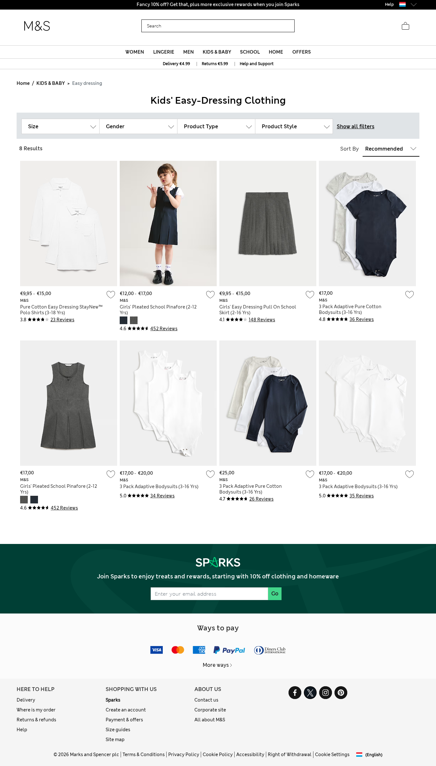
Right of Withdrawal (290, 754)
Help (22, 730)
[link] (402, 4)
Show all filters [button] (355, 126)
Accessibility (250, 754)
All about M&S (209, 720)
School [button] (250, 52)
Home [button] (276, 52)
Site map (115, 739)
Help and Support (257, 63)
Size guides (118, 730)
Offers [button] (301, 52)
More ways (216, 665)
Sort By (349, 148)
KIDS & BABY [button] (217, 52)
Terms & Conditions (144, 754)
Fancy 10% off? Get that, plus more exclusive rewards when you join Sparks (218, 4)
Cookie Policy (218, 754)
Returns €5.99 (215, 63)
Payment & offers (124, 720)
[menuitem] (134, 52)
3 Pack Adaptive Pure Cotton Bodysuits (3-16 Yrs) (350, 309)
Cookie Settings (332, 754)
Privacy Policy (183, 754)
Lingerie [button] (163, 52)
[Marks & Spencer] (37, 26)
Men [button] (188, 52)
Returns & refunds (36, 720)
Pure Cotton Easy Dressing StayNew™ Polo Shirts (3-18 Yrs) (61, 310)
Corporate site (210, 710)
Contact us (206, 700)
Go (274, 593)
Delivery (26, 700)
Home (23, 83)
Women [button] (134, 52)
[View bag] (405, 26)
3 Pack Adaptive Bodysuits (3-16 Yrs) (159, 486)
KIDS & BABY (50, 83)
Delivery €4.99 (176, 63)
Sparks (113, 700)
